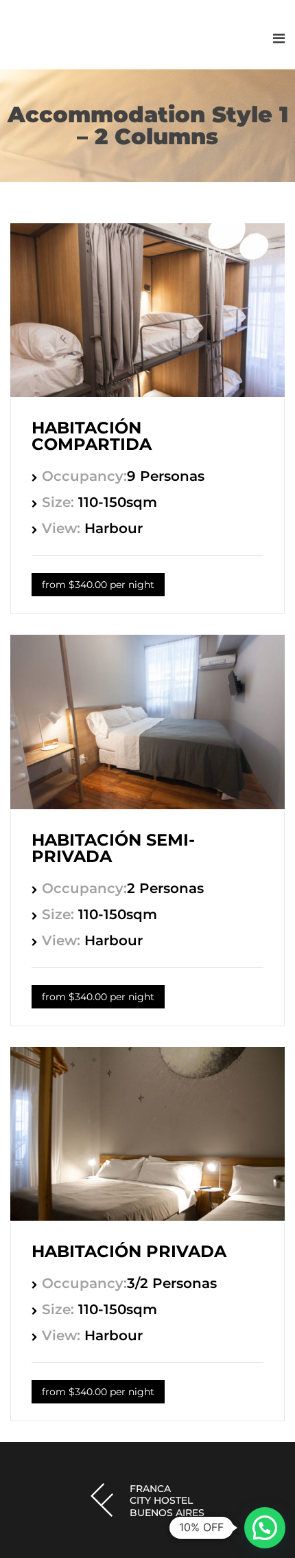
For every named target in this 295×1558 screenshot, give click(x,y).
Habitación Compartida (92, 436)
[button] (264, 1527)
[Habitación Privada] (147, 1216)
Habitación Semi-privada (113, 848)
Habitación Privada (129, 1251)
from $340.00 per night (98, 584)
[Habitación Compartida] (147, 393)
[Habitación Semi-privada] (147, 805)
